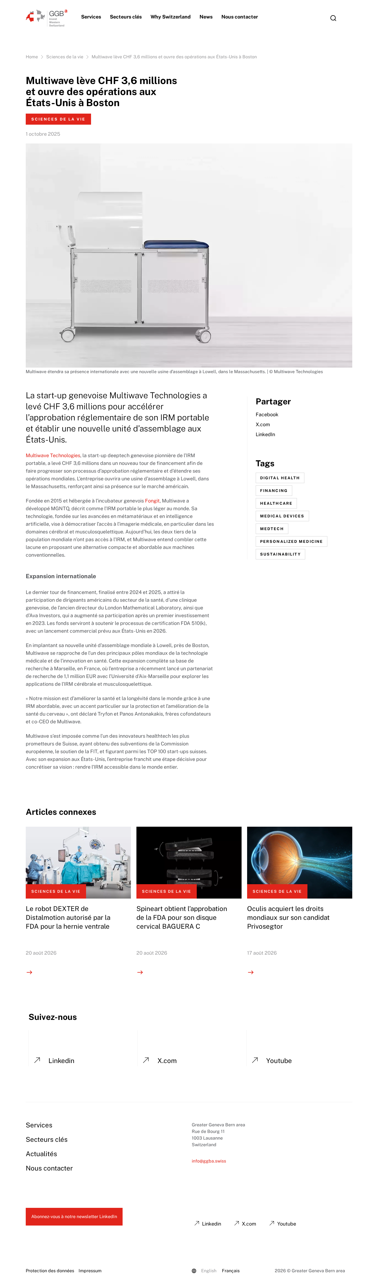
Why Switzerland (171, 17)
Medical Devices (282, 516)
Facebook (267, 414)
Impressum (90, 1270)
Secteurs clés (126, 17)
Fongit (152, 501)
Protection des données (50, 1270)
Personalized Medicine (291, 541)
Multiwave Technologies (53, 455)
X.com (263, 424)
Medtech (272, 529)
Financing (274, 490)
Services (91, 17)
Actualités (41, 1154)
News (206, 17)
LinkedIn (265, 434)
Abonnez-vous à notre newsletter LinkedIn (74, 1216)
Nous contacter (239, 17)
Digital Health (280, 478)
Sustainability (280, 554)
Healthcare (276, 503)
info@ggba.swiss (209, 1161)
